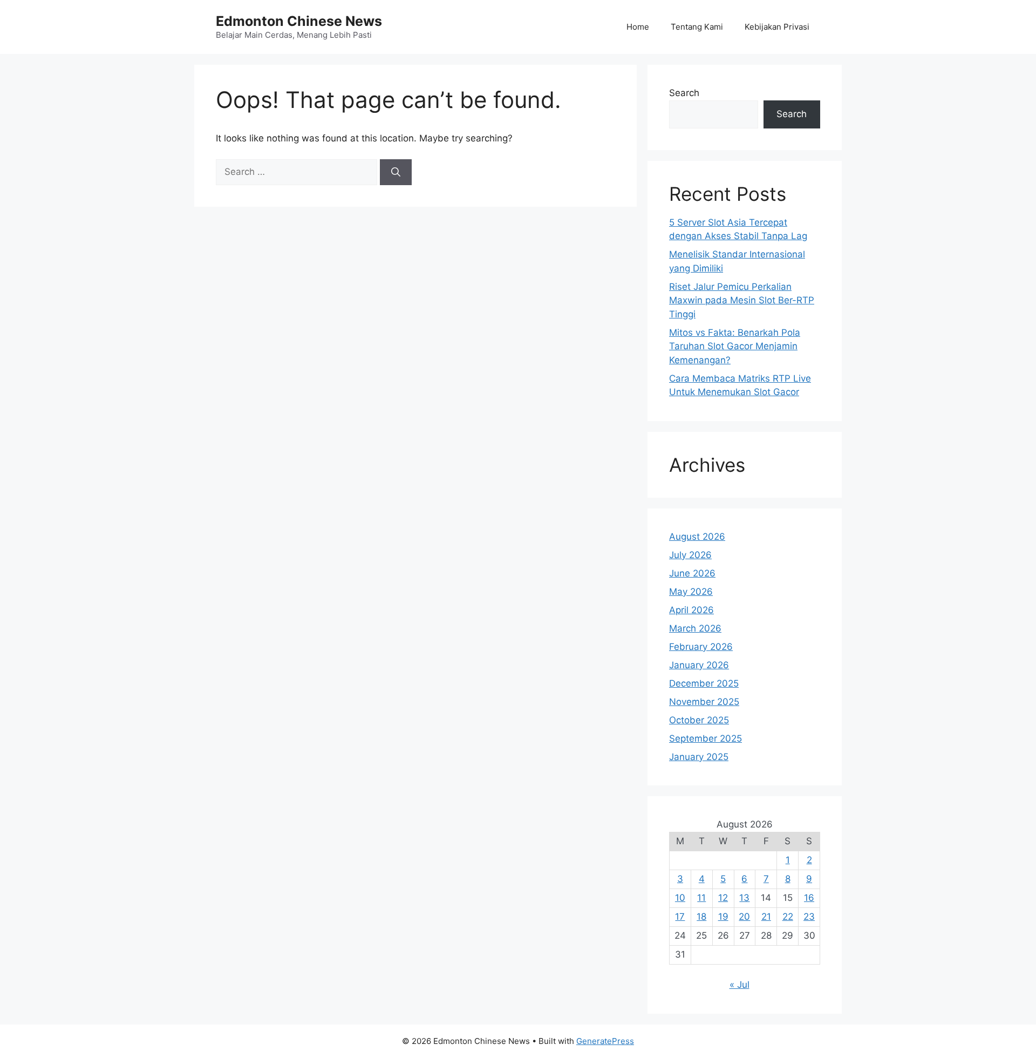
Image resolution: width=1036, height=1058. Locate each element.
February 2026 (701, 646)
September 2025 (705, 738)
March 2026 (695, 628)
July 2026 (690, 555)
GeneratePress (605, 1041)
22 (787, 916)
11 (701, 897)
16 (809, 897)
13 (744, 897)
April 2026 (691, 610)
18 (701, 916)
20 (744, 916)
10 (680, 897)
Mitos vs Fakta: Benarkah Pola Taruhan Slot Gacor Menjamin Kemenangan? (734, 346)
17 (680, 916)
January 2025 (698, 756)
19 (723, 916)
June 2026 (692, 573)
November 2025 (704, 701)
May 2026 (691, 591)
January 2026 (699, 665)
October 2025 (699, 720)
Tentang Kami (697, 27)
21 (766, 916)
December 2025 (704, 683)
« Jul (739, 984)
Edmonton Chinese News (299, 21)
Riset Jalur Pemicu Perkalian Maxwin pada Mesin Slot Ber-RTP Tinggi (741, 300)
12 (723, 897)
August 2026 (697, 536)
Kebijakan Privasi (777, 27)
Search (684, 92)
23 (809, 916)
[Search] (396, 172)
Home (637, 27)
